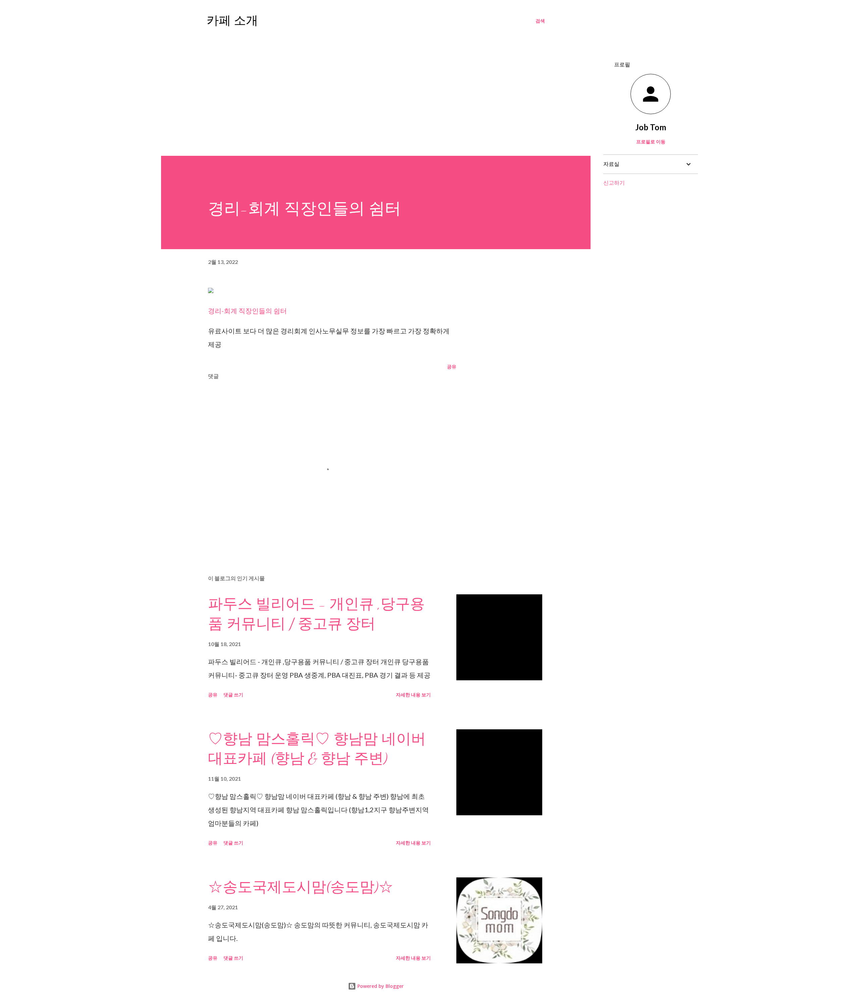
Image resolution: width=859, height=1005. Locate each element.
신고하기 (614, 182)
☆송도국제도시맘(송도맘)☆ (300, 887)
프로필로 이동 (650, 141)
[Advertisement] (375, 93)
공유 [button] (451, 366)
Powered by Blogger (380, 986)
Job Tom (650, 127)
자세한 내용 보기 (413, 694)
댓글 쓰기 (233, 694)
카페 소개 (232, 20)
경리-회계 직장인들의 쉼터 (247, 311)
